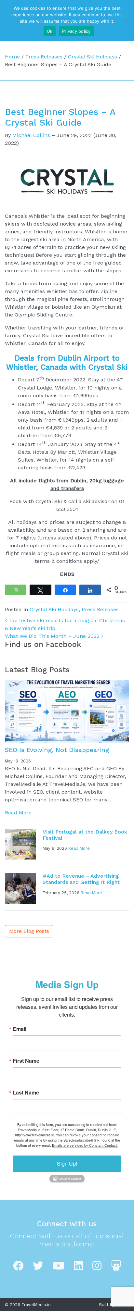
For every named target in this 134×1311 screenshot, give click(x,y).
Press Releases (43, 57)
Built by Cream (114, 1304)
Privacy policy (76, 31)
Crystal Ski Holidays (92, 57)
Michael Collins (31, 135)
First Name (26, 1060)
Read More (18, 813)
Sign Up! (67, 1163)
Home (12, 57)
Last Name (26, 1092)
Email (19, 1029)
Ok (50, 31)
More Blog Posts (29, 931)
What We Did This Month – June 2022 (53, 636)
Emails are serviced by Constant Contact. (85, 1145)
